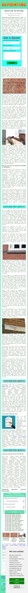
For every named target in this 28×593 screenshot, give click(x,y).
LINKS (13, 8)
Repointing (5, 384)
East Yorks (22, 545)
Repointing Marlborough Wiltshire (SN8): (13, 17)
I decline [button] (17, 582)
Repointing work (6, 96)
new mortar (14, 281)
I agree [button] (17, 579)
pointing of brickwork (19, 436)
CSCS (12, 374)
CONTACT (19, 8)
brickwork (23, 483)
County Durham (14, 545)
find (7, 456)
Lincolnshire (5, 549)
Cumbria (14, 543)
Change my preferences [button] (17, 586)
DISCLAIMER (24, 8)
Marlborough (5, 386)
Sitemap (3, 576)
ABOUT (16, 8)
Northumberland (21, 543)
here (19, 487)
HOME (10, 8)
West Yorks (5, 545)
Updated (3, 577)
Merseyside (5, 546)
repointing (23, 400)
